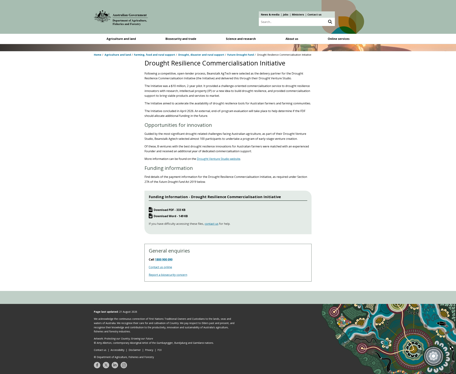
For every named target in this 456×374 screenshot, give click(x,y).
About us (292, 39)
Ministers (298, 14)
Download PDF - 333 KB (169, 210)
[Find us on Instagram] (124, 365)
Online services (338, 39)
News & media (270, 14)
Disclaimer (135, 350)
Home (97, 54)
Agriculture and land (121, 39)
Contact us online (160, 267)
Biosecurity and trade (180, 39)
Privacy (149, 350)
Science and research (241, 39)
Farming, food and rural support (154, 54)
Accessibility (117, 350)
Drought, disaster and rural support (201, 54)
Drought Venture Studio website (218, 159)
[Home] (121, 18)
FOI (159, 350)
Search (330, 22)
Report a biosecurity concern (168, 275)
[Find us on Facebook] (97, 365)
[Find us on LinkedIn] (115, 365)
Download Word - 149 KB (171, 216)
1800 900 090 (163, 259)
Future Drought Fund (240, 54)
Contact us (314, 14)
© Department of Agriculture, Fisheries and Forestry (124, 357)
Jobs (285, 14)
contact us (211, 224)
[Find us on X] (106, 365)
